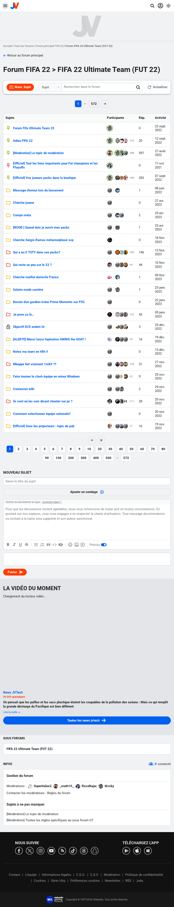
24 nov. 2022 (160, 389)
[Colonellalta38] (109, 376)
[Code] (54, 544)
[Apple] (137, 850)
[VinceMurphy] (109, 327)
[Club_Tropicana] (125, 376)
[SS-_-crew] (121, 178)
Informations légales (56, 875)
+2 (130, 376)
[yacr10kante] (109, 351)
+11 (131, 401)
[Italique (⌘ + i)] (14, 544)
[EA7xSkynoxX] (117, 339)
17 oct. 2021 (160, 165)
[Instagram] (40, 850)
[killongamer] (109, 414)
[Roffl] (121, 426)
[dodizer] (109, 190)
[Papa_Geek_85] (125, 426)
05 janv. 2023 (160, 314)
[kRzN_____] (125, 265)
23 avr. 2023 (159, 228)
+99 (131, 177)
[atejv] (117, 389)
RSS (128, 881)
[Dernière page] (101, 440)
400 (96, 458)
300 (83, 458)
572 (94, 104)
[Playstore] (126, 850)
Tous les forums (24, 46)
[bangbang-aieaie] (109, 215)
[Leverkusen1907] (109, 227)
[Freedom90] (121, 265)
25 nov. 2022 (160, 376)
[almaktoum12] (117, 140)
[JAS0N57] (121, 401)
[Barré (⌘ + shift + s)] (26, 544)
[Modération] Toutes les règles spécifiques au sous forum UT (50, 820)
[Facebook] (19, 850)
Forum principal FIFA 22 (49, 46)
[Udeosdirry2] (125, 140)
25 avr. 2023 (159, 215)
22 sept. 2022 (160, 128)
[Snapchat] (94, 850)
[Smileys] (70, 544)
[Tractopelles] (117, 327)
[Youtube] (51, 850)
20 (100, 449)
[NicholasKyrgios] (121, 364)
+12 (131, 314)
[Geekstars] (117, 178)
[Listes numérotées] (42, 544)
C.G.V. (94, 875)
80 (163, 449)
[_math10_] (109, 153)
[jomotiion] (117, 252)
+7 (130, 426)
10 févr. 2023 (160, 265)
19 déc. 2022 (160, 339)
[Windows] (148, 850)
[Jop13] (109, 202)
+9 (130, 264)
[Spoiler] (60, 544)
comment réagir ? (52, 502)
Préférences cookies (85, 881)
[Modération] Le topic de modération (32, 814)
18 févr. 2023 (160, 240)
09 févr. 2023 (160, 277)
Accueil (7, 46)
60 (142, 449)
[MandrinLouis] (121, 140)
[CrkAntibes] (121, 327)
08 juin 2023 (159, 190)
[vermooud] (109, 401)
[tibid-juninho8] (125, 364)
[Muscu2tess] (109, 389)
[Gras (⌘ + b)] (8, 544)
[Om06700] (121, 215)
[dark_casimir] (117, 190)
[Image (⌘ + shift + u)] (76, 544)
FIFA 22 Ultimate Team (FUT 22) (29, 749)
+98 (131, 152)
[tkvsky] (109, 128)
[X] (30, 850)
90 (47, 458)
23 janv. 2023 (160, 289)
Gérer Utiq (58, 881)
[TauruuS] (125, 153)
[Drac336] (109, 339)
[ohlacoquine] (117, 376)
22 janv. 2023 (160, 302)
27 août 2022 (160, 153)
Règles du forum (58, 793)
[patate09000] (109, 265)
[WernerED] (117, 314)
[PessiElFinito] (121, 314)
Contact (14, 875)
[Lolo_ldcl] (109, 289)
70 (153, 449)
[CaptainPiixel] (117, 227)
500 (108, 458)
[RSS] (62, 850)
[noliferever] (109, 252)
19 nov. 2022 (160, 426)
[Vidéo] (82, 544)
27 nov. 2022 (160, 364)
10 (89, 449)
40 (121, 449)
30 (110, 449)
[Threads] (84, 850)
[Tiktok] (73, 850)
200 (71, 458)
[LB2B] (125, 339)
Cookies (40, 881)
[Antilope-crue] (109, 277)
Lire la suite (10, 712)
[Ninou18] (125, 178)
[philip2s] (109, 240)
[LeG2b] (121, 252)
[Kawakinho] (117, 364)
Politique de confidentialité (144, 875)
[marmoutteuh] (125, 327)
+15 (131, 140)
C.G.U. (80, 875)
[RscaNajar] (121, 153)
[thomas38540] (117, 265)
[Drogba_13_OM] (117, 426)
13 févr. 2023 (160, 252)
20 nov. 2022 (160, 401)
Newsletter (112, 881)
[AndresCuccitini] (109, 314)
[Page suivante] (91, 440)
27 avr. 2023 (159, 203)
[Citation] (48, 544)
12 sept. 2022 (160, 141)
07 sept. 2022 (160, 178)
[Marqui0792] (125, 314)
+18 (131, 364)
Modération (112, 875)
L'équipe (31, 875)
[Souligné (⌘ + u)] (20, 544)
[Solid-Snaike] (117, 277)
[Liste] (36, 544)
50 (131, 449)
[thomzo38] (125, 401)
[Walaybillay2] (109, 364)
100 (58, 458)
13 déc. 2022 (160, 352)
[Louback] (117, 401)
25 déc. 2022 (160, 327)
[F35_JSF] (109, 302)
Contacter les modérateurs (26, 793)
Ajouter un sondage (84, 492)
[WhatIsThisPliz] (121, 376)
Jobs (139, 881)
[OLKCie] (125, 252)
